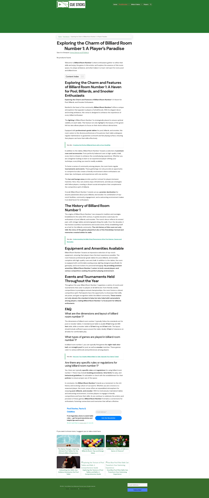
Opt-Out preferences (84, 488)
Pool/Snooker (123, 4)
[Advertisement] (104, 21)
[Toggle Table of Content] (81, 76)
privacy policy (83, 423)
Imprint (67, 488)
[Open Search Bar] (150, 4)
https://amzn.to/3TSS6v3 (79, 52)
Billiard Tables (135, 4)
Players (146, 4)
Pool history (66, 36)
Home (115, 4)
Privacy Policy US (74, 488)
